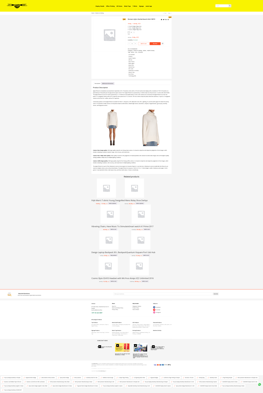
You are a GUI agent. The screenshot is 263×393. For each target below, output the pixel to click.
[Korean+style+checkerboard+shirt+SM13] (163, 19)
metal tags (149, 6)
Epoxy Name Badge (64, 377)
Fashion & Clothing (99, 13)
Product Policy (136, 308)
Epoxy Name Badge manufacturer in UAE (185, 386)
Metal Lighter (131, 63)
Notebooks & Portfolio (133, 70)
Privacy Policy (115, 309)
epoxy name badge (116, 333)
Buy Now (155, 43)
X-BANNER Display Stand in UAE (250, 381)
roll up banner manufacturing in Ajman (208, 381)
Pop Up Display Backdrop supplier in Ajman (112, 386)
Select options (112, 203)
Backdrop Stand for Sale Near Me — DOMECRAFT (104, 347)
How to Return (136, 309)
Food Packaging (116, 326)
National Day (131, 67)
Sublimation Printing (144, 332)
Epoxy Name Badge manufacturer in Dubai (62, 386)
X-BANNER (139, 333)
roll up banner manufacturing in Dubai (83, 381)
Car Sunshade (131, 54)
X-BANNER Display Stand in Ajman (163, 386)
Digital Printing (94, 326)
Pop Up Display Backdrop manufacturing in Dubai (233, 386)
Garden (144, 50)
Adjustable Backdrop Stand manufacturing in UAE (139, 386)
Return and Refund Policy (117, 308)
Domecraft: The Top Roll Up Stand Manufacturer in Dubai (122, 354)
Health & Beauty (150, 50)
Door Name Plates (95, 324)
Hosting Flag (201, 377)
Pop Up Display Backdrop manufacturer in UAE (183, 381)
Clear (129, 34)
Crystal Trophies (132, 58)
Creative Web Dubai (113, 368)
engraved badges (154, 377)
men (136, 52)
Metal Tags (127, 6)
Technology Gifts (132, 76)
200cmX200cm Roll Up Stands (48, 377)
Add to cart (144, 43)
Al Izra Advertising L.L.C (102, 370)
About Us (114, 306)
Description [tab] (97, 83)
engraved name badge (31, 377)
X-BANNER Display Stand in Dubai (229, 381)
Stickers (159, 326)
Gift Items (119, 6)
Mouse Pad (131, 65)
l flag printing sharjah (227, 377)
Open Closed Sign (100, 332)
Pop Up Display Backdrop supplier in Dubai (13, 386)
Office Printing (110, 6)
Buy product (114, 255)
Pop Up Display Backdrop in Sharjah (12, 377)
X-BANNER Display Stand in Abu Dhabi (208, 386)
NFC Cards (130, 68)
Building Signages (115, 332)
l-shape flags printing (123, 377)
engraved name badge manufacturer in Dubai (87, 386)
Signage (141, 6)
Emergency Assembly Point (124, 324)
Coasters (130, 56)
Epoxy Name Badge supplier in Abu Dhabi (38, 386)
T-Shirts (135, 6)
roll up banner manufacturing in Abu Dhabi (59, 381)
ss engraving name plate (139, 377)
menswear (140, 52)
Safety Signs (120, 335)
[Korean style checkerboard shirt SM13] (161, 19)
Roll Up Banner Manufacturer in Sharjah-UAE (247, 377)
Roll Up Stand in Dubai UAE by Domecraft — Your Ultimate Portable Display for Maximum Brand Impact (157, 348)
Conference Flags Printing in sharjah (172, 377)
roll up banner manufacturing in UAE (106, 381)
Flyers (106, 324)
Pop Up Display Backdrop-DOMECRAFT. (13, 390)
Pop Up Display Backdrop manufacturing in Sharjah (156, 381)
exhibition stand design (108, 377)
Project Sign (114, 335)
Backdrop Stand (213, 377)
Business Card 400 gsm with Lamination (36, 381)
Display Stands (100, 6)
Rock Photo (131, 74)
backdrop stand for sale (91, 377)
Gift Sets (130, 60)
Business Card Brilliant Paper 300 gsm (12, 381)
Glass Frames (131, 61)
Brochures (102, 324)
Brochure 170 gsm (189, 377)
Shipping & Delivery (137, 306)
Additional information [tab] (107, 83)
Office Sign (93, 332)
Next (169, 13)
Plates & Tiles (131, 72)
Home (92, 13)
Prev (165, 13)
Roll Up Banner (77, 377)
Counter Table (115, 324)
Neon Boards (124, 333)
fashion (132, 52)
